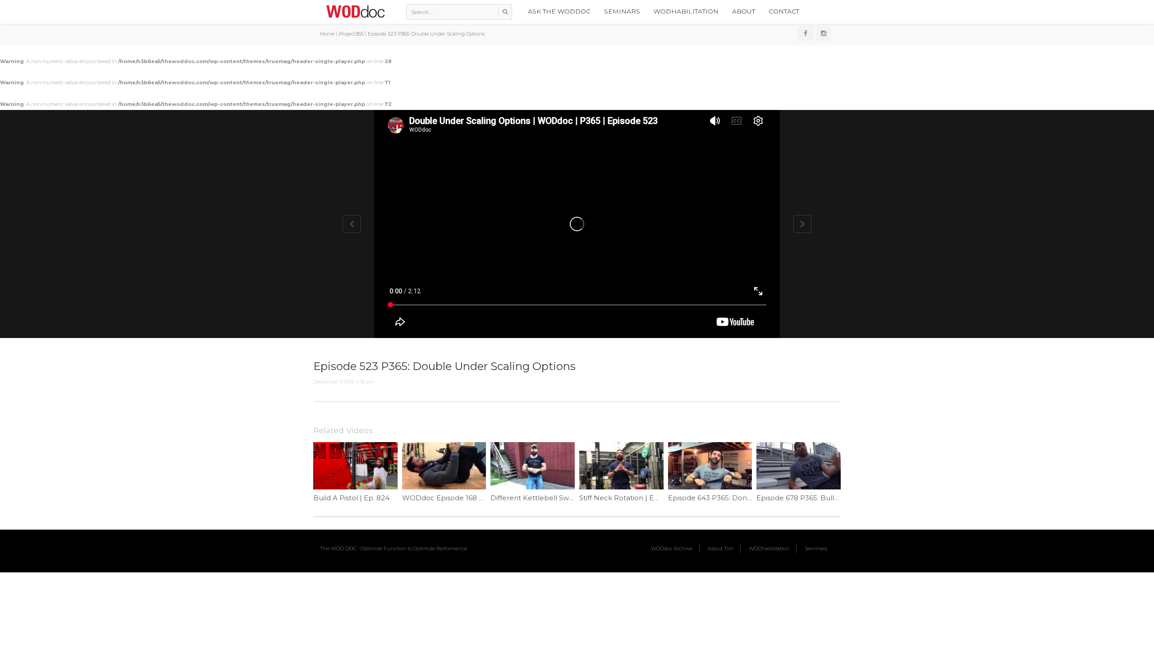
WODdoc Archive (671, 548)
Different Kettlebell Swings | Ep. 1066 (553, 498)
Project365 (351, 34)
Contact (784, 11)
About (743, 11)
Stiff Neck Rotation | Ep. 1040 (628, 498)
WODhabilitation (686, 11)
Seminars (622, 11)
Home (327, 34)
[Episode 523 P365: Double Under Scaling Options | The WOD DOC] (355, 11)
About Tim (720, 548)
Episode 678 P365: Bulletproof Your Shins (826, 498)
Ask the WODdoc (559, 11)
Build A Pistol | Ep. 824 (351, 498)
